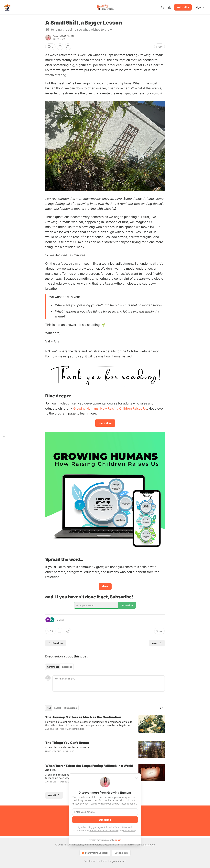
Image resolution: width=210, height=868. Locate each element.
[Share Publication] (169, 7)
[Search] (162, 7)
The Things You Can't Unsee (67, 743)
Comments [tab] (53, 666)
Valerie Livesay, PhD (63, 36)
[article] (105, 725)
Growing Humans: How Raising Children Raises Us (110, 408)
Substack (89, 861)
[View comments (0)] (60, 46)
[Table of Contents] (3, 434)
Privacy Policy (129, 830)
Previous (57, 643)
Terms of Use (121, 827)
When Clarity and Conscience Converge (67, 747)
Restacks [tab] (67, 666)
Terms (131, 844)
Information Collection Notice (104, 830)
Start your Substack (96, 852)
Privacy (122, 844)
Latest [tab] (57, 707)
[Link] (40, 396)
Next (154, 643)
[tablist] (59, 667)
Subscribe (183, 7)
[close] (136, 778)
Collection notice (145, 844)
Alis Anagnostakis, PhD (72, 729)
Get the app (121, 852)
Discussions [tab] (70, 707)
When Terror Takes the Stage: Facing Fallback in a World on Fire (89, 768)
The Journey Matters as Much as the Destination (83, 717)
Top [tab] (49, 707)
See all (52, 795)
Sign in (200, 7)
